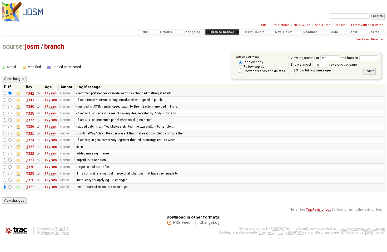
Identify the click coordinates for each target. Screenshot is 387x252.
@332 (30, 153)
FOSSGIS (277, 228)
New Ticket (283, 32)
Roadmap (310, 32)
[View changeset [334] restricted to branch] (38, 140)
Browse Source (222, 32)
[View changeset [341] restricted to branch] (38, 100)
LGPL (369, 232)
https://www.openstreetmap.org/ (361, 228)
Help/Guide (302, 25)
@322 (30, 187)
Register (340, 25)
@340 (30, 106)
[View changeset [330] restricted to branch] (38, 167)
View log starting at (305, 58)
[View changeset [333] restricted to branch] (38, 147)
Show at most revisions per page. (324, 64)
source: (13, 46)
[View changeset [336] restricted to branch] (38, 126)
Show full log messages (313, 70)
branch (54, 46)
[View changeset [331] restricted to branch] (38, 160)
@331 (30, 160)
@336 (30, 126)
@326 (30, 180)
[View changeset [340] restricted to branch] (38, 106)
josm (32, 46)
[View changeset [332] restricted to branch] (38, 153)
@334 (30, 140)
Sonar (353, 32)
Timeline (166, 32)
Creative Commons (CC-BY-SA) (281, 232)
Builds (333, 32)
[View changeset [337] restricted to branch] (38, 120)
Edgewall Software (55, 232)
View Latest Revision (369, 39)
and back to (350, 58)
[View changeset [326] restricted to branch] (38, 180)
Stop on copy (253, 62)
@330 (30, 167)
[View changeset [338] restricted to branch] (38, 113)
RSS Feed (181, 222)
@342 (30, 93)
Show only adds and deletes (264, 71)
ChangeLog (210, 222)
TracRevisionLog (318, 209)
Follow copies (253, 67)
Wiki (145, 32)
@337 (30, 120)
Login (263, 25)
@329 (30, 173)
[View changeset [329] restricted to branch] (38, 173)
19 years (50, 93)
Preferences (280, 25)
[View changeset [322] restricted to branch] (38, 187)
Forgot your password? (367, 25)
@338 (30, 113)
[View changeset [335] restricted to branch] (38, 133)
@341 (30, 100)
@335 (30, 133)
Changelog (191, 32)
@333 (30, 147)
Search (374, 32)
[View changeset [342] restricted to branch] (38, 93)
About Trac (322, 25)
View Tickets (255, 32)
